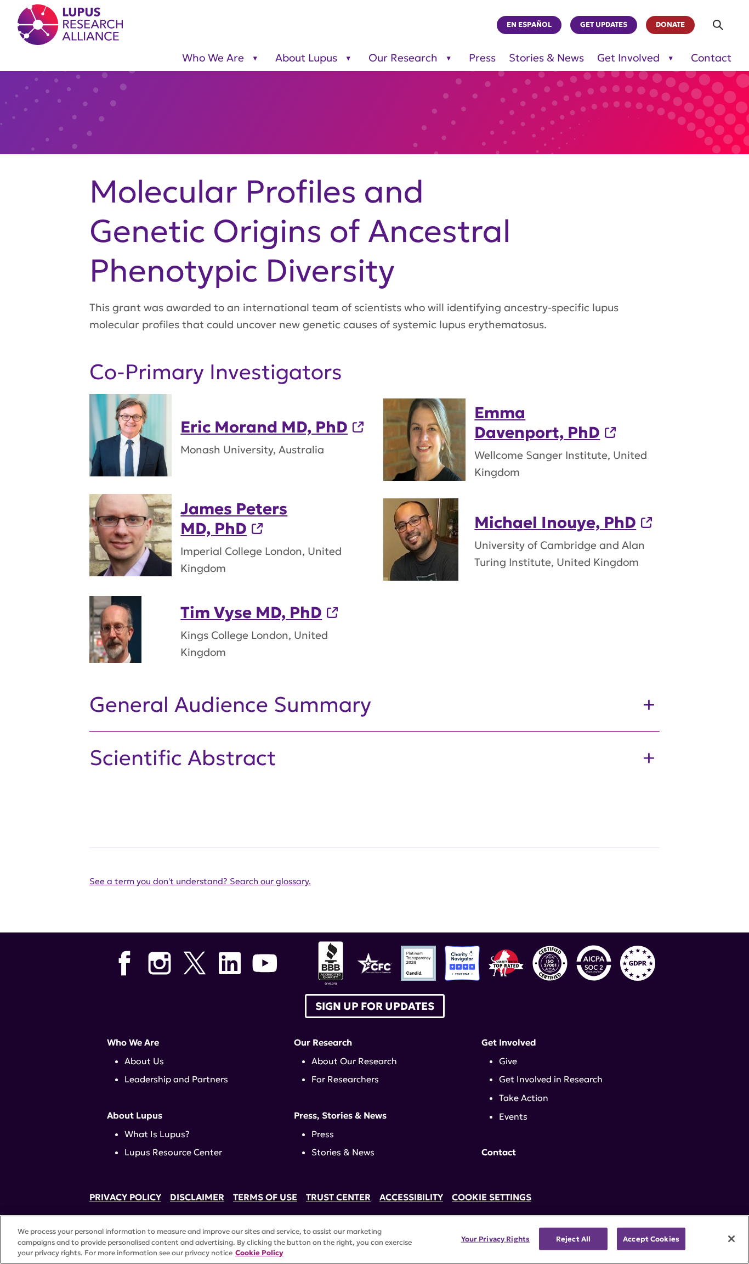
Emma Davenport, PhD (537, 422)
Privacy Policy (125, 1197)
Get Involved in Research (551, 1079)
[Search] (719, 24)
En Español (529, 24)
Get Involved (628, 58)
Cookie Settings (491, 1197)
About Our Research (354, 1060)
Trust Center (338, 1197)
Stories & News (546, 58)
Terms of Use (265, 1197)
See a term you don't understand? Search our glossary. (200, 881)
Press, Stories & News (340, 1115)
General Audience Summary (230, 705)
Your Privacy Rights (495, 1238)
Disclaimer (197, 1197)
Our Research (403, 58)
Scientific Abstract (182, 758)
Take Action (523, 1097)
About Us (144, 1060)
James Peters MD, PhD (233, 518)
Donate (670, 24)
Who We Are (213, 58)
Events (513, 1116)
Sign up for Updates (374, 1006)
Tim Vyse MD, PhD (251, 612)
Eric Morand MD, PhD (264, 427)
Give (508, 1060)
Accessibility (411, 1197)
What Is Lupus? (157, 1133)
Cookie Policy (259, 1252)
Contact (711, 58)
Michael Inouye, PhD (555, 522)
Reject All (573, 1238)
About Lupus (306, 58)
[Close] (731, 1239)
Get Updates (603, 24)
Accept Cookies (651, 1238)
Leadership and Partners (176, 1079)
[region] (374, 1239)
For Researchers (345, 1079)
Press (482, 58)
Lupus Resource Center (173, 1152)
